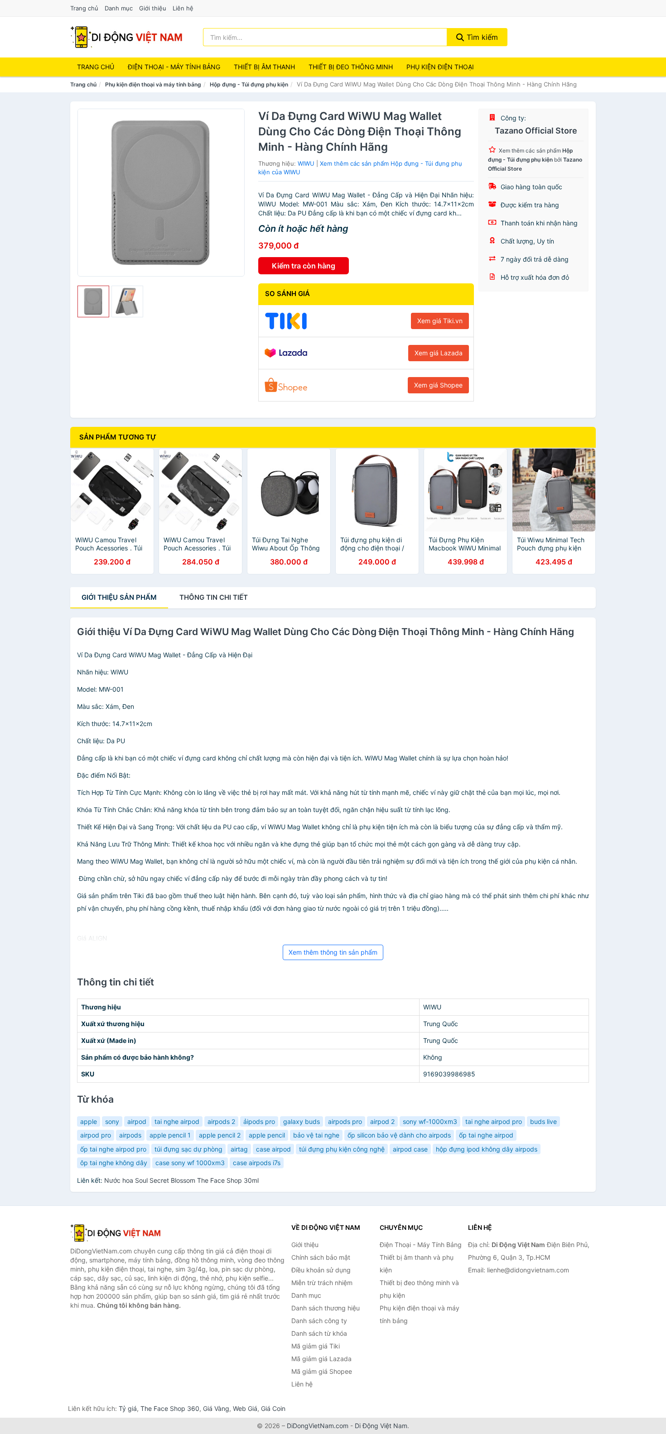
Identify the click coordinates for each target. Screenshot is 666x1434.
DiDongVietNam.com (317, 1425)
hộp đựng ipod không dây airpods (486, 1149)
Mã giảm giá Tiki (315, 1346)
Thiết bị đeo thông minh (351, 67)
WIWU (306, 163)
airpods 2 (221, 1121)
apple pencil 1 (170, 1135)
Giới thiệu (152, 8)
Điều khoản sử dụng (321, 1270)
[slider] (93, 301)
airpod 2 (382, 1121)
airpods (130, 1135)
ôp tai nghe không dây (113, 1162)
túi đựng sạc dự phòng (188, 1149)
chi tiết (213, 597)
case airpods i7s (256, 1162)
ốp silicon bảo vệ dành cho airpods (399, 1135)
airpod (136, 1121)
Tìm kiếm (481, 37)
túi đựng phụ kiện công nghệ (342, 1149)
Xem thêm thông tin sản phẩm (333, 952)
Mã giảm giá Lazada (321, 1358)
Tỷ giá (128, 1408)
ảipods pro (259, 1121)
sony (112, 1121)
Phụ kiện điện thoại (440, 67)
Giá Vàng (216, 1408)
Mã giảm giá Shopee (321, 1371)
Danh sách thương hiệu (325, 1308)
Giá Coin (273, 1408)
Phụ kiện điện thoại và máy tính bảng (153, 84)
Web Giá (245, 1408)
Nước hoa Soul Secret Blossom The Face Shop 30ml (181, 1180)
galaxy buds (301, 1121)
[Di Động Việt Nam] (115, 1233)
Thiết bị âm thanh (264, 67)
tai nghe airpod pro (493, 1121)
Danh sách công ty (319, 1320)
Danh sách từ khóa (319, 1333)
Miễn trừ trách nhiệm (321, 1282)
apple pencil (267, 1135)
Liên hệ (183, 8)
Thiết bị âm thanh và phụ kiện (417, 1263)
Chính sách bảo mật (320, 1257)
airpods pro (345, 1121)
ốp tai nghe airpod (486, 1135)
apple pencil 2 (220, 1135)
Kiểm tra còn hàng (303, 265)
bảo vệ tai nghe (316, 1135)
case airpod (273, 1149)
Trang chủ (84, 8)
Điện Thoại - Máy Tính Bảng (174, 67)
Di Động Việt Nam (381, 1425)
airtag (239, 1149)
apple (88, 1121)
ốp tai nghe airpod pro (113, 1149)
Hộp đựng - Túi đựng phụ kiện (249, 84)
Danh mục (119, 8)
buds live (543, 1121)
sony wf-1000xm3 (430, 1121)
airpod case (410, 1149)
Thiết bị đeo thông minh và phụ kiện (419, 1289)
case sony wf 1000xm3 (190, 1162)
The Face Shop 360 (169, 1408)
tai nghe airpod (176, 1121)
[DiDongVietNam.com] (126, 37)
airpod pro (95, 1135)
